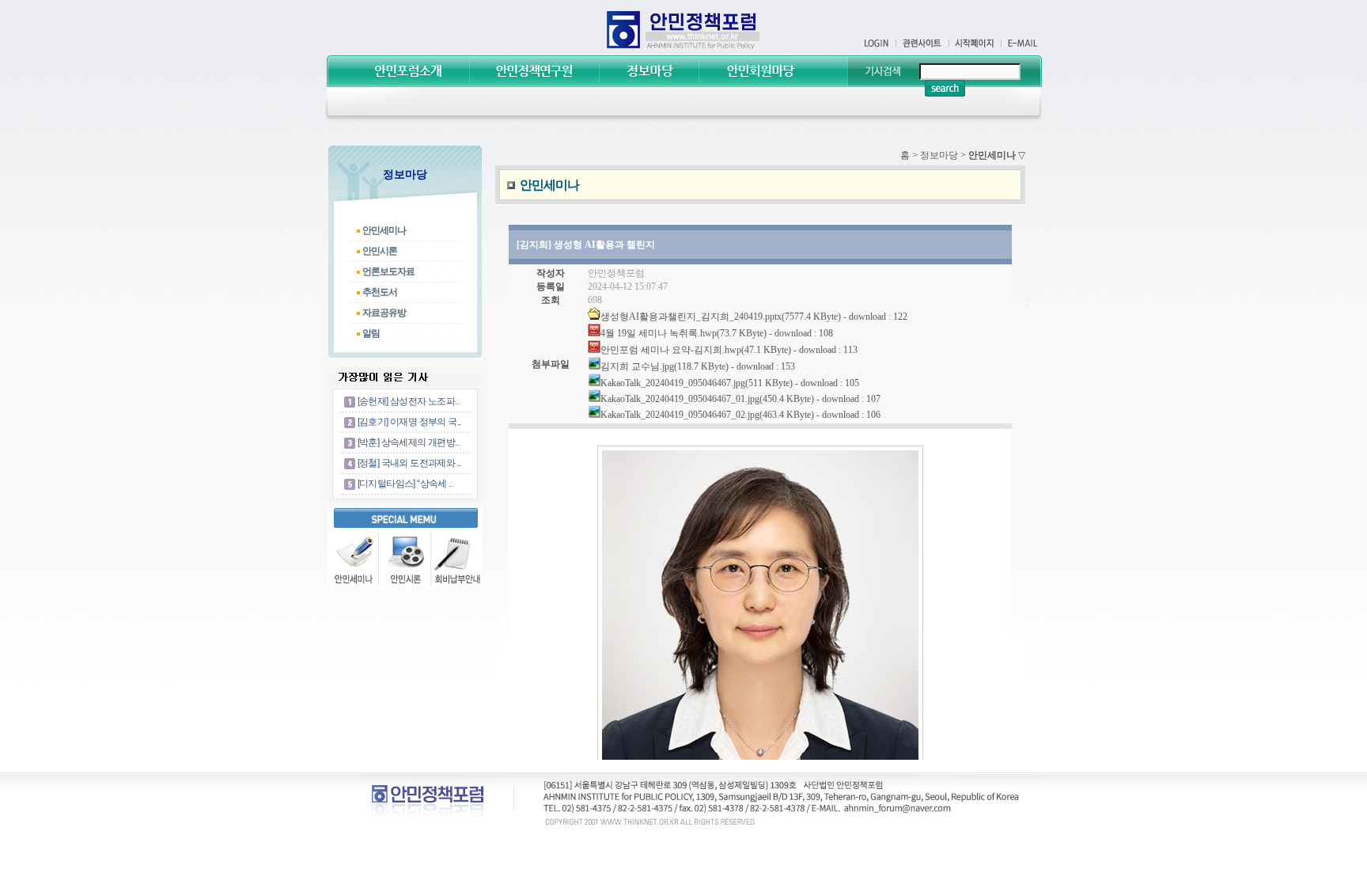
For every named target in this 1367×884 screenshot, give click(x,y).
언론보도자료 (388, 271)
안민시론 (379, 250)
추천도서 (379, 292)
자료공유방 (384, 312)
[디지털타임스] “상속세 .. (405, 483)
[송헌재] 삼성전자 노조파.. (408, 401)
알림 (371, 333)
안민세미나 (384, 230)
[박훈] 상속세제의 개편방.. (408, 442)
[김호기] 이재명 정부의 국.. (409, 421)
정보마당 (939, 155)
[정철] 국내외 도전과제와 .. (409, 463)
